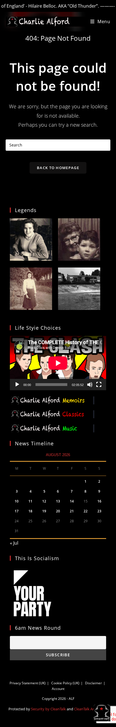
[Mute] (90, 384)
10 (17, 501)
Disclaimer (93, 683)
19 (44, 511)
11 (30, 501)
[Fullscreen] (99, 384)
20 (58, 511)
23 (99, 511)
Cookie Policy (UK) (65, 683)
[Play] (17, 384)
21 (72, 511)
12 (44, 501)
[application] (58, 363)
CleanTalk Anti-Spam (91, 708)
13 (58, 501)
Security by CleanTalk (48, 708)
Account (58, 688)
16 (99, 501)
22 (86, 511)
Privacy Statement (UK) (28, 683)
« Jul (14, 543)
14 (72, 501)
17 (17, 511)
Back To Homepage (58, 167)
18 (30, 511)
